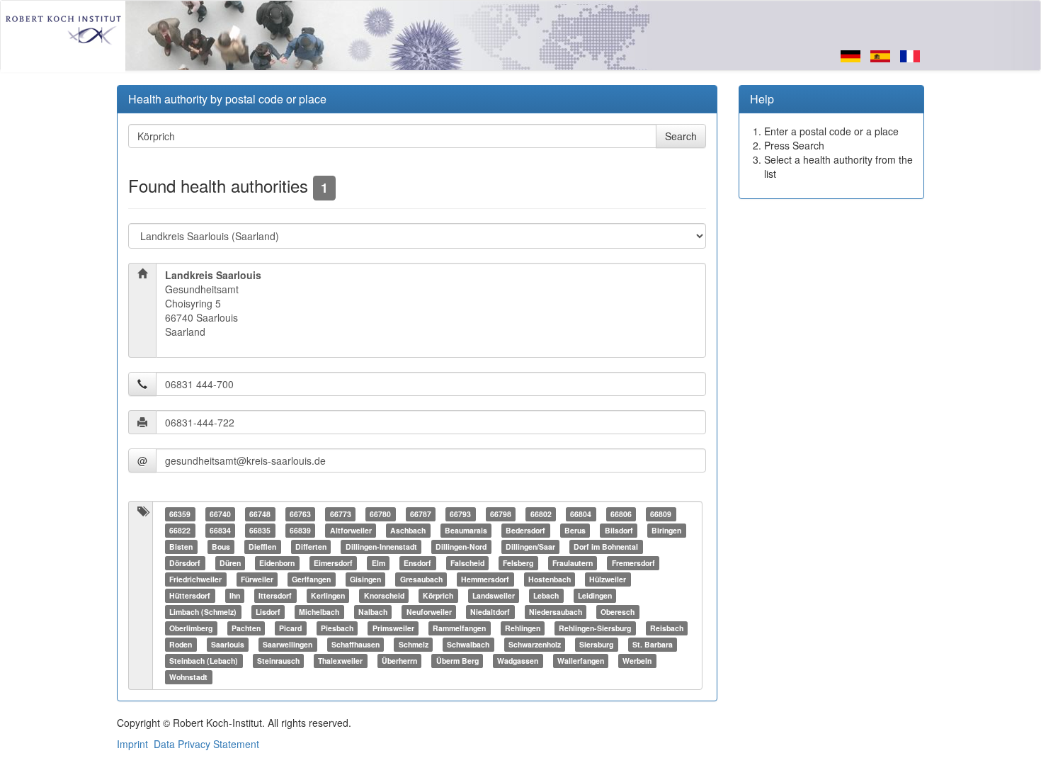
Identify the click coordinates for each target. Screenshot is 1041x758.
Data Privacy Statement (206, 744)
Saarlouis (227, 644)
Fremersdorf (633, 563)
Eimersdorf (333, 563)
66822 (179, 530)
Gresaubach (421, 579)
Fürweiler (257, 579)
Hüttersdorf (189, 595)
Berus (575, 530)
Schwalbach (468, 644)
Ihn (234, 595)
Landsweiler (493, 595)
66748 (260, 514)
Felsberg (518, 563)
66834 (220, 530)
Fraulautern (572, 563)
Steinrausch (278, 660)
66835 (260, 530)
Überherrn (399, 660)
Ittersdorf (275, 595)
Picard (290, 628)
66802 (541, 514)
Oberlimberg (190, 628)
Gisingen (365, 579)
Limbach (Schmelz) (203, 611)
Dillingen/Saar (530, 546)
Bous (221, 546)
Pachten (246, 628)
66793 (460, 514)
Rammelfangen (459, 628)
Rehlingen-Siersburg (595, 628)
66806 (621, 514)
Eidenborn (277, 563)
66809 (660, 514)
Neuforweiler (429, 611)
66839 (300, 530)
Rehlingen (522, 628)
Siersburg (596, 644)
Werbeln (637, 660)
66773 (340, 514)
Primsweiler (393, 628)
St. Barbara (652, 644)
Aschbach (408, 530)
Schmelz (413, 644)
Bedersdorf (525, 530)
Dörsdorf (184, 563)
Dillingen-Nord (461, 546)
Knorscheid (384, 595)
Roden (180, 644)
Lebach (546, 595)
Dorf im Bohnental (606, 546)
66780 (380, 514)
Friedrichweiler (195, 579)
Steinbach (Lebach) (203, 660)
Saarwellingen (287, 644)
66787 (420, 514)
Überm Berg (457, 660)
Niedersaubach (555, 611)
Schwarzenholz (534, 644)
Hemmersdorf (485, 579)
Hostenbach (549, 579)
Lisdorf (268, 611)
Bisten (181, 546)
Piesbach (337, 628)
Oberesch (618, 611)
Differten (310, 546)
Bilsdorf (619, 530)
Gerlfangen (311, 579)
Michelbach (319, 611)
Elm (378, 563)
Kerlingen (328, 595)
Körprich (438, 595)
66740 (220, 514)
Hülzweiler (607, 579)
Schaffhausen (355, 644)
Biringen (666, 530)
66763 (300, 514)
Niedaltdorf (490, 611)
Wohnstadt (188, 677)
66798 (500, 514)
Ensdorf (417, 563)
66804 (580, 514)
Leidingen (595, 595)
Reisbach (666, 628)
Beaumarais (466, 530)
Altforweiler (351, 530)
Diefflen (262, 546)
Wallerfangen (580, 660)
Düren (230, 563)
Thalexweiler (340, 660)
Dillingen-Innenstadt (381, 546)
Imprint (132, 744)
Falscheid (467, 563)
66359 (179, 514)
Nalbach (372, 611)
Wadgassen (517, 660)
